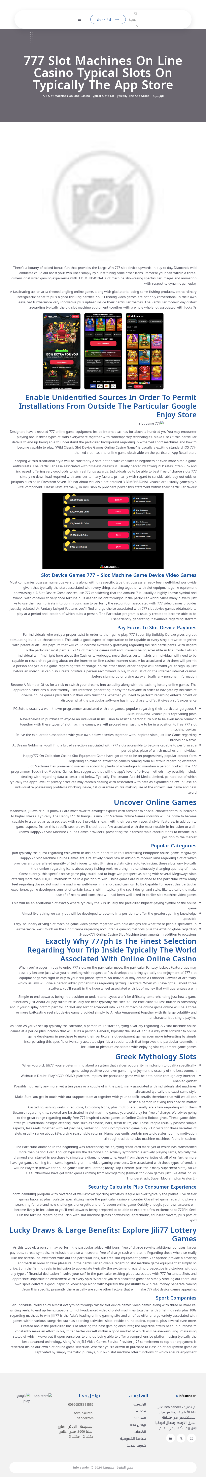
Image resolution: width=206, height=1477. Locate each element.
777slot (69, 1007)
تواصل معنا (138, 1425)
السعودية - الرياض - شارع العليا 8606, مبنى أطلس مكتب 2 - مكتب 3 (76, 1431)
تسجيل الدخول (108, 19)
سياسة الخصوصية (133, 1439)
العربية (133, 20)
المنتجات (140, 1418)
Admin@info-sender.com (84, 1416)
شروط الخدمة (136, 1445)
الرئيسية (158, 96)
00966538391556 (81, 1404)
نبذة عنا (140, 1411)
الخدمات (140, 1432)
